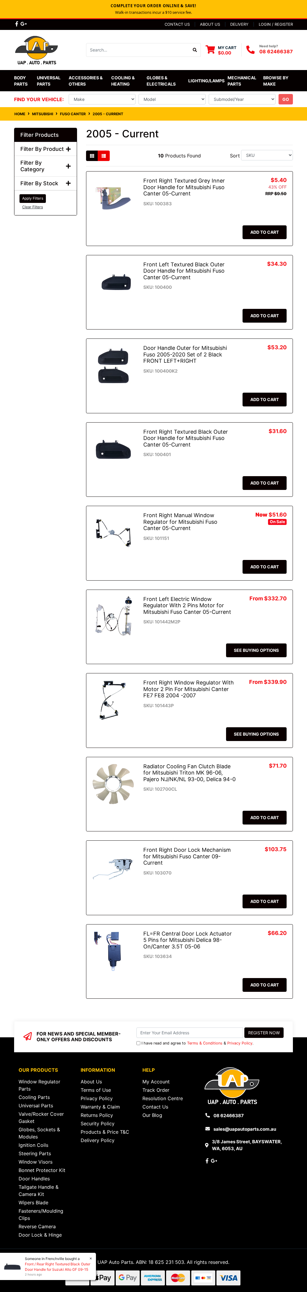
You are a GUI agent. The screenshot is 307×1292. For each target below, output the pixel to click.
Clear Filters (32, 207)
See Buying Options (256, 650)
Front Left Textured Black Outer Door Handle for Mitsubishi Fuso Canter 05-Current (184, 270)
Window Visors (35, 1162)
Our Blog (152, 1115)
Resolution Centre (162, 1098)
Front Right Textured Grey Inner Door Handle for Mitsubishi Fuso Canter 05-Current (184, 187)
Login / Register (276, 24)
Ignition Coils (33, 1145)
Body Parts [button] (21, 80)
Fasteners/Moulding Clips (41, 1214)
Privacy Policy (239, 1043)
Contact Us (177, 24)
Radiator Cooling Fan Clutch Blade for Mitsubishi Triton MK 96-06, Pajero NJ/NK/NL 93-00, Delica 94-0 (189, 772)
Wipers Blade (33, 1203)
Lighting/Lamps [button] (206, 80)
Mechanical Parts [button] (242, 80)
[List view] (104, 156)
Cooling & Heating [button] (123, 80)
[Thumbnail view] (92, 156)
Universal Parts (49, 80)
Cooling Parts (34, 1097)
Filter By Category (32, 166)
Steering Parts (35, 1153)
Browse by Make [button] (276, 80)
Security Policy (98, 1123)
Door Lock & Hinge (40, 1235)
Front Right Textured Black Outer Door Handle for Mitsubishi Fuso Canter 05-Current (185, 438)
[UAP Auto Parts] (36, 49)
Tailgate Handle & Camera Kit (38, 1190)
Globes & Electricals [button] (161, 80)
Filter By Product (42, 149)
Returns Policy (97, 1115)
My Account (156, 1082)
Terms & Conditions (204, 1043)
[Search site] (195, 50)
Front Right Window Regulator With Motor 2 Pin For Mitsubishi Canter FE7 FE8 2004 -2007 (188, 689)
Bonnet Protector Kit (42, 1170)
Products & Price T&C (105, 1132)
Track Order (155, 1090)
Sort (235, 156)
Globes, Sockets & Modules (39, 1133)
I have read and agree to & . (198, 1043)
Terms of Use (96, 1090)
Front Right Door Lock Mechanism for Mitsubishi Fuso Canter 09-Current (187, 856)
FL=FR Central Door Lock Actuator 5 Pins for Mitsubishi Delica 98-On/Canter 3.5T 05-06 (187, 940)
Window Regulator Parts (39, 1085)
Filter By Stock (39, 183)
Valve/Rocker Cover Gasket (41, 1117)
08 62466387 (276, 51)
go (285, 99)
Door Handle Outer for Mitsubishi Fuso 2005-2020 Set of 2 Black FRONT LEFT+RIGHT (185, 354)
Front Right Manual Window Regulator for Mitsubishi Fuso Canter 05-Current (180, 521)
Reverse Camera (37, 1226)
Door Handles (34, 1179)
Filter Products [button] (39, 135)
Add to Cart (264, 232)
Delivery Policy (98, 1140)
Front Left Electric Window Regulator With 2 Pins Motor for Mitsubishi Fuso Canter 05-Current (187, 605)
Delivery (239, 24)
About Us (210, 24)
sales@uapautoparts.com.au (244, 1129)
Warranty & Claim (100, 1107)
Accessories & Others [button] (86, 80)
